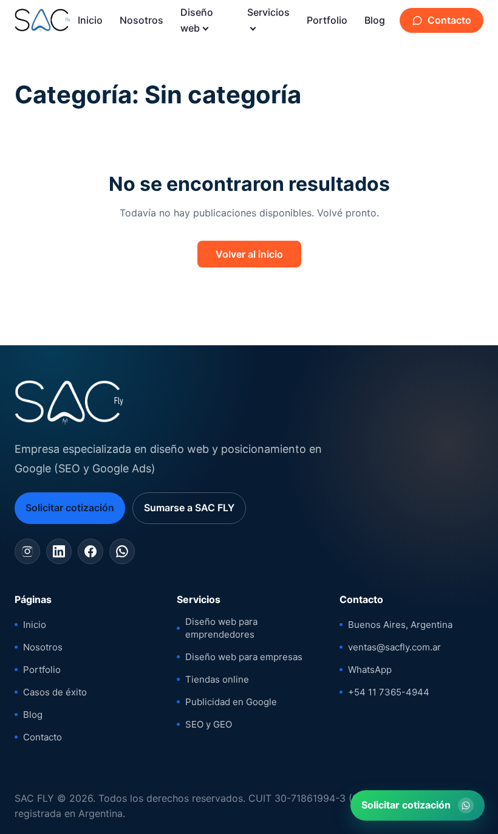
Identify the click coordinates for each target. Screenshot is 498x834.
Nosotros (141, 20)
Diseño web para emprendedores (221, 628)
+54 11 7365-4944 (388, 692)
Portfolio (327, 20)
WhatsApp (370, 669)
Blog (374, 20)
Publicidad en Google (231, 702)
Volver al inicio (249, 254)
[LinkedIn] (59, 551)
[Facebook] (90, 551)
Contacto (449, 20)
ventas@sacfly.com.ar (394, 647)
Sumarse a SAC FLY (189, 507)
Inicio (90, 20)
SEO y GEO (208, 724)
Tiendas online (217, 679)
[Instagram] (27, 551)
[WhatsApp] (122, 551)
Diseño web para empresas (243, 657)
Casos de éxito (55, 692)
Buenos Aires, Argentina (400, 624)
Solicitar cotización (70, 507)
